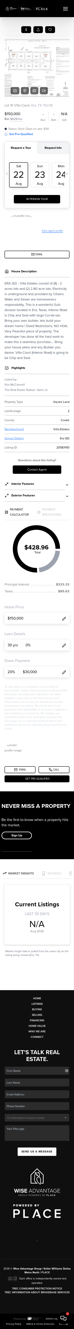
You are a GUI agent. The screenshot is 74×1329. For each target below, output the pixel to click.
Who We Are (37, 1031)
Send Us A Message (37, 1151)
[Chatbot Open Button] (63, 1318)
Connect (37, 1037)
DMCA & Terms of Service (40, 1324)
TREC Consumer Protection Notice (37, 1288)
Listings (37, 1004)
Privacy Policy (13, 1324)
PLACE (45, 1272)
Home (37, 998)
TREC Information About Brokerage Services (37, 1292)
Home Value (37, 1026)
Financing (37, 1020)
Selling (37, 1015)
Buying (37, 1009)
